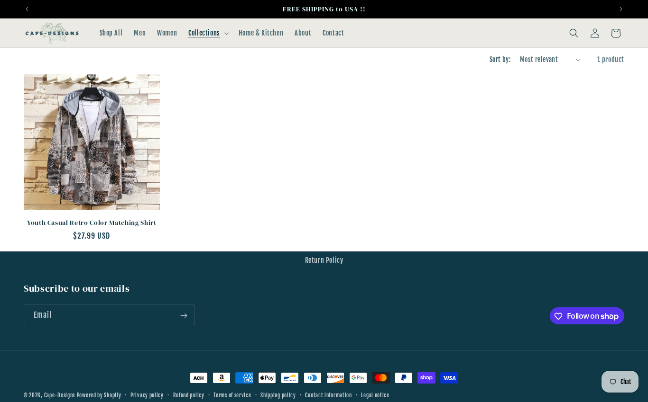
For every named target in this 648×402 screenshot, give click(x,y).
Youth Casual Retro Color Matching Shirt (92, 222)
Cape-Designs (59, 395)
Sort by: (500, 59)
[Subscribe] (183, 315)
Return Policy (324, 260)
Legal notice (375, 395)
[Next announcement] (621, 9)
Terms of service (232, 395)
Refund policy (188, 395)
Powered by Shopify (99, 395)
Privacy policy (147, 395)
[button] (208, 33)
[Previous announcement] (27, 9)
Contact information (328, 395)
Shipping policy (278, 395)
